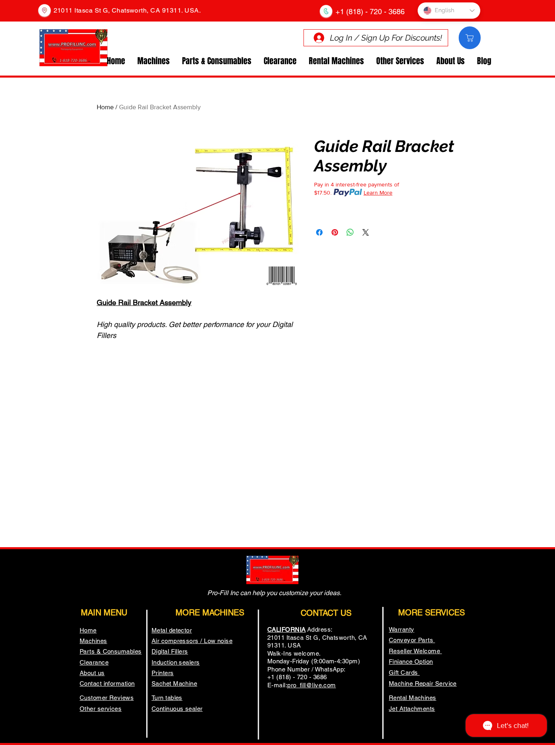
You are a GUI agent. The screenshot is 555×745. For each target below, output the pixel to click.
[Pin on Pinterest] (335, 232)
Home (105, 107)
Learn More (378, 192)
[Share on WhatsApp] (350, 232)
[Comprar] (470, 37)
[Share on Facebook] (319, 232)
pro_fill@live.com (311, 685)
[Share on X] (366, 232)
